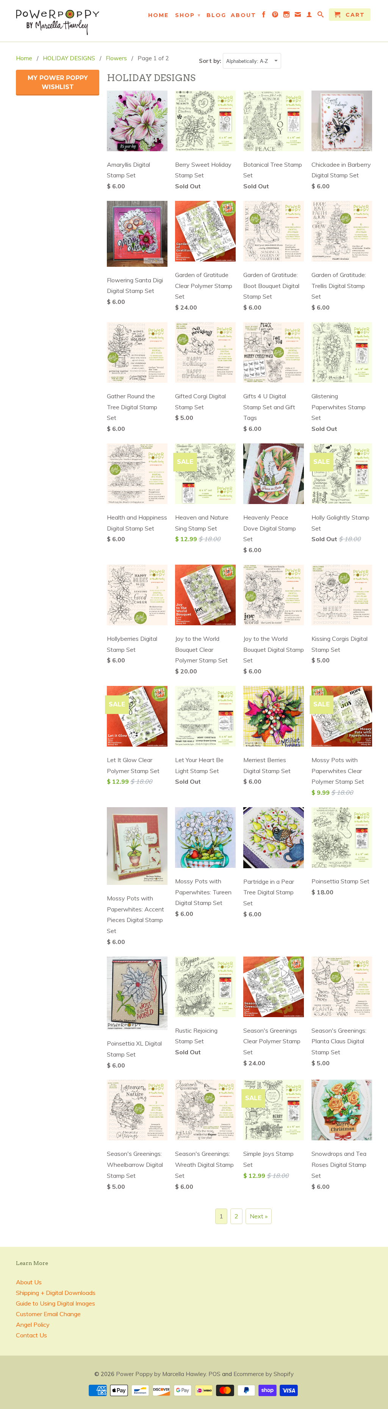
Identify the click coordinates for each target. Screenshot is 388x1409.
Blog (216, 15)
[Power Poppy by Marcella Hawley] (57, 21)
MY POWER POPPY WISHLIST (58, 82)
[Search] (321, 15)
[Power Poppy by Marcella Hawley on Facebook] (264, 15)
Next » (259, 1216)
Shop (188, 15)
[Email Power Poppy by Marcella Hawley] (298, 15)
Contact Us (31, 1335)
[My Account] (309, 15)
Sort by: (211, 60)
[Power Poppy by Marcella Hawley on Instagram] (286, 15)
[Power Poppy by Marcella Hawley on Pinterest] (275, 15)
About (243, 15)
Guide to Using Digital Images (55, 1303)
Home (158, 15)
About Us (29, 1282)
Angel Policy (33, 1324)
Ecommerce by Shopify (263, 1374)
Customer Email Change (48, 1314)
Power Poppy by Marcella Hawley (161, 1374)
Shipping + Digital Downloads (55, 1292)
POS (214, 1374)
